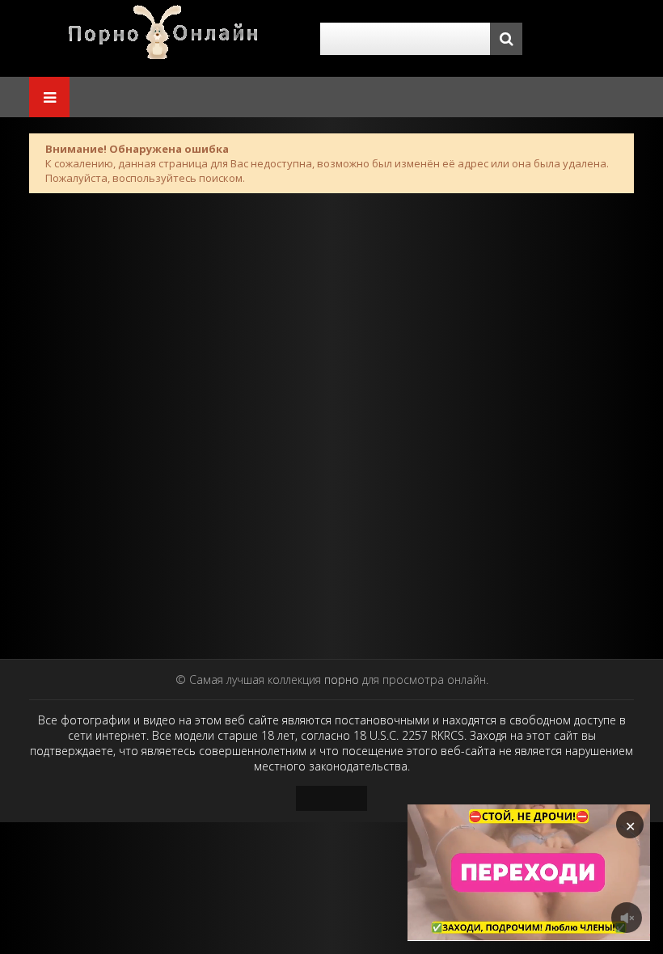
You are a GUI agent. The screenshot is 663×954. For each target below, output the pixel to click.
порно (341, 679)
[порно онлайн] (166, 38)
